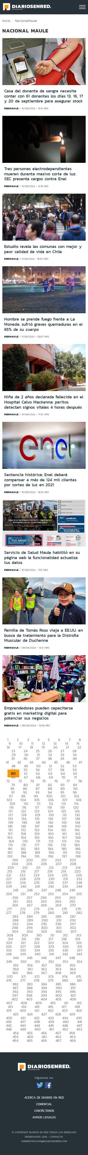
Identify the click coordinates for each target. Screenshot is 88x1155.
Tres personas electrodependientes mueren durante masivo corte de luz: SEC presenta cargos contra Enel (40, 174)
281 (65, 912)
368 (58, 972)
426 (30, 1014)
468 (73, 1040)
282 (79, 912)
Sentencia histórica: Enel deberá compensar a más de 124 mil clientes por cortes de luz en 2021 (40, 480)
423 (65, 1010)
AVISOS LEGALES (44, 1117)
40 (75, 758)
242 (51, 886)
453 (79, 1029)
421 (36, 1010)
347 (58, 957)
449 (23, 1029)
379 (51, 980)
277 (8, 912)
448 (9, 1029)
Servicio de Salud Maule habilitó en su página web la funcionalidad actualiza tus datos (42, 557)
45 (56, 762)
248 (58, 890)
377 (22, 980)
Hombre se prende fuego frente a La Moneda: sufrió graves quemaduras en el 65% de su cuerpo (43, 324)
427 (44, 1014)
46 (68, 762)
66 (13, 777)
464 (15, 1040)
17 (20, 747)
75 (44, 781)
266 (15, 905)
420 (23, 1010)
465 (30, 1040)
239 (9, 886)
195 (37, 856)
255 (79, 893)
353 (65, 961)
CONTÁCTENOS (44, 1110)
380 (65, 980)
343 (79, 953)
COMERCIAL (44, 1104)
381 (79, 980)
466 (44, 1040)
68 (38, 777)
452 (65, 1029)
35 (13, 758)
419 (8, 1010)
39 (62, 758)
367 (44, 972)
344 (16, 957)
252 (37, 893)
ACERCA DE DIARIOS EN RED (44, 1097)
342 (65, 953)
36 (25, 758)
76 (56, 781)
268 (44, 905)
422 (51, 1010)
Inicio (6, 20)
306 (59, 931)
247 (44, 890)
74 (32, 781)
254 (65, 893)
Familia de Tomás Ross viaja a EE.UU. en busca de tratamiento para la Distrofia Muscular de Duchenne (43, 635)
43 (31, 762)
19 (43, 747)
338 (9, 953)
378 (36, 980)
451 (51, 1029)
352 (51, 961)
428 (58, 1014)
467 (58, 1040)
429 (72, 1014)
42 (19, 762)
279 (36, 912)
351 (37, 961)
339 (23, 953)
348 (72, 957)
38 (50, 758)
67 (26, 777)
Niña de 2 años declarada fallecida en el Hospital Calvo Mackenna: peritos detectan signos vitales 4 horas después (43, 402)
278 (22, 912)
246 (30, 890)
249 (72, 890)
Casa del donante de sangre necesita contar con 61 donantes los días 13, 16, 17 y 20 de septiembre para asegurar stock (43, 96)
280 (51, 912)
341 (51, 953)
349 (9, 961)
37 (37, 758)
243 (65, 886)
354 (79, 961)
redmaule (11, 108)
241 (37, 886)
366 (30, 972)
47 (80, 762)
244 (79, 886)
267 (29, 905)
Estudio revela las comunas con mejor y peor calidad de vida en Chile (43, 249)
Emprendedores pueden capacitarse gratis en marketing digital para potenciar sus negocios (38, 713)
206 (44, 863)
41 (7, 762)
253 (51, 893)
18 (31, 747)
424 (79, 1010)
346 (44, 957)
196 (51, 856)
